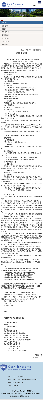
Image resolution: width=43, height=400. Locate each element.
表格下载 (5, 44)
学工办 (4, 29)
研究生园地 (5, 38)
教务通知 (5, 26)
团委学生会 (5, 32)
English (34, 5)
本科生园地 (5, 35)
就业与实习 (5, 41)
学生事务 (28, 50)
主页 (22, 50)
